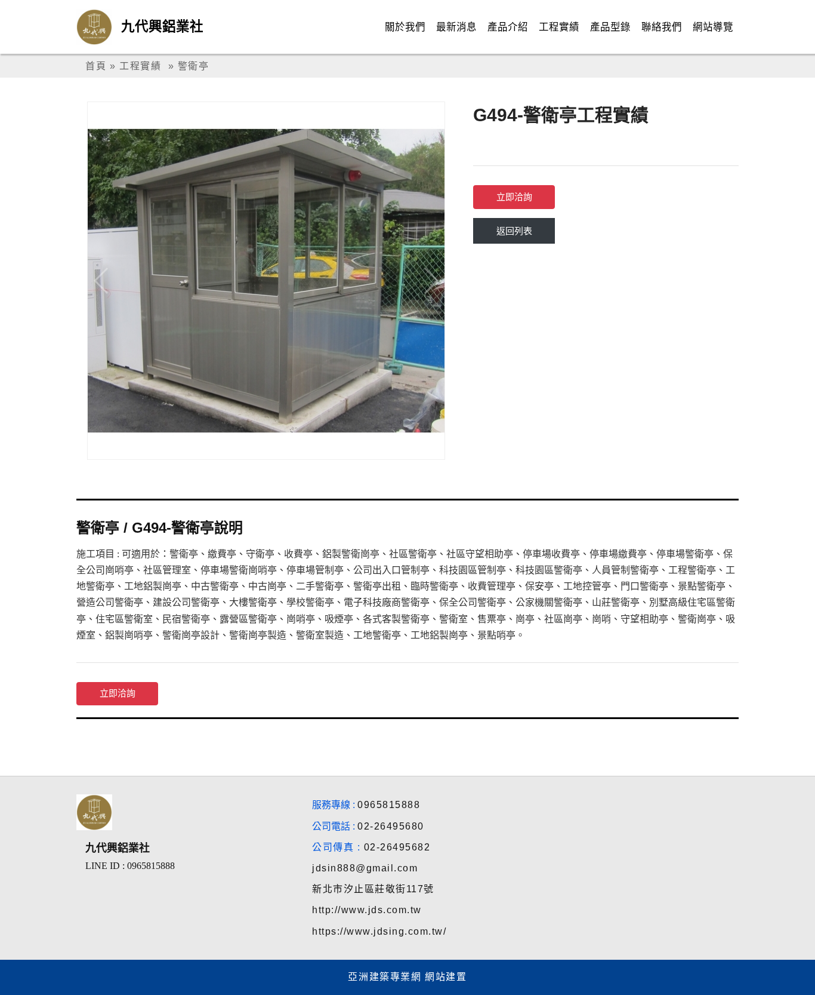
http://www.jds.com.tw (367, 910)
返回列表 (514, 231)
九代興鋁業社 (162, 26)
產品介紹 (507, 27)
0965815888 (388, 805)
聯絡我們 (661, 27)
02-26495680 (390, 826)
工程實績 (559, 27)
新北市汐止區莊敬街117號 (373, 889)
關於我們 (405, 27)
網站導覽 (713, 27)
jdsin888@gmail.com (365, 868)
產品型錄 (610, 27)
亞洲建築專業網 (384, 977)
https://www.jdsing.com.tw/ (379, 931)
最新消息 (456, 27)
